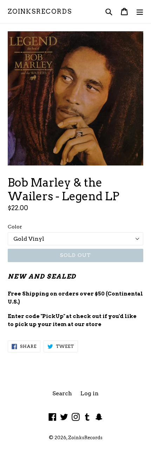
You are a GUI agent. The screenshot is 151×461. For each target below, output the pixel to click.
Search (62, 393)
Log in (89, 393)
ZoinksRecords (40, 11)
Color (15, 226)
